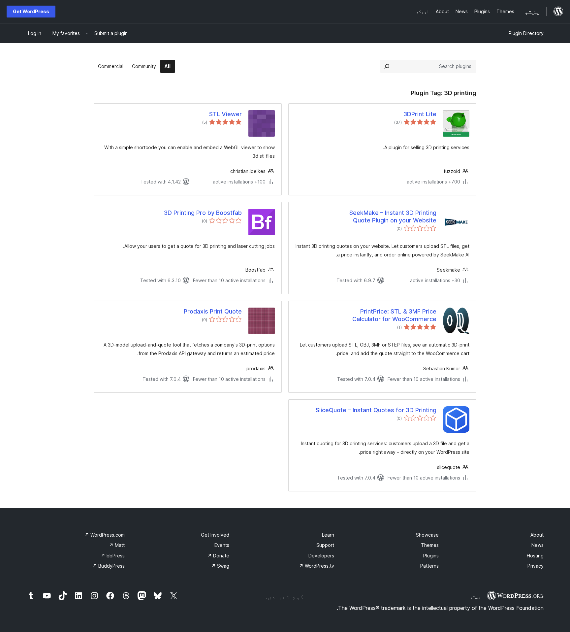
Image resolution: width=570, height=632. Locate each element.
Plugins (431, 555)
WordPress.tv (316, 566)
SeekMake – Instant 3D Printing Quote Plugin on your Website (392, 216)
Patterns (429, 566)
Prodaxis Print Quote (213, 311)
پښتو (475, 596)
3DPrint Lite (419, 114)
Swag (220, 566)
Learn (328, 535)
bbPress (113, 555)
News (537, 545)
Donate (218, 555)
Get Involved (215, 535)
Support (325, 545)
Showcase (427, 535)
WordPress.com (105, 535)
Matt (117, 545)
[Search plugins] (387, 66)
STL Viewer (225, 114)
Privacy (535, 566)
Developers (321, 555)
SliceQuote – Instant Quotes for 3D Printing (376, 410)
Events (221, 545)
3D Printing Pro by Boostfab (203, 212)
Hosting (535, 555)
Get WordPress (31, 11)
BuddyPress (109, 566)
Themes (430, 545)
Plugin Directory (526, 33)
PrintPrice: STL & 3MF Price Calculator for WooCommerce (394, 315)
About (537, 535)
